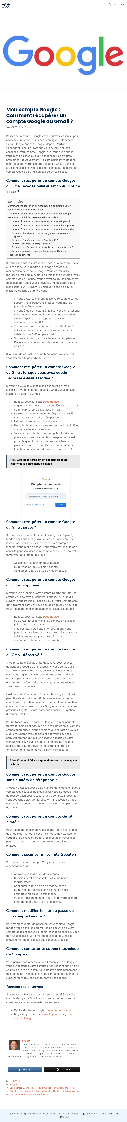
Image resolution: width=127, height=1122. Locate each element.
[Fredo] (14, 1050)
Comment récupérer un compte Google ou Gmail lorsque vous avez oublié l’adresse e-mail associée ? (40, 215)
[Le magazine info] (6, 4)
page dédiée (51, 401)
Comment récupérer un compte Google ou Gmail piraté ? (40, 221)
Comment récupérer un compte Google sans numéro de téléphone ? (40, 235)
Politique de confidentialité (105, 1113)
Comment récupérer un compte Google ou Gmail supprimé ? (42, 225)
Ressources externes (20, 254)
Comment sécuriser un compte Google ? (32, 243)
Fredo (26, 1040)
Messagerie (16, 1084)
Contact (64, 1116)
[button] (109, 4)
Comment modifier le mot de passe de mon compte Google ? (42, 247)
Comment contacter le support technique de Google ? (39, 251)
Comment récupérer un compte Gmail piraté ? (35, 240)
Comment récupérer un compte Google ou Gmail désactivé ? (42, 229)
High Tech (15, 1081)
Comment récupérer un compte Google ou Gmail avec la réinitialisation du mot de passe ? (39, 207)
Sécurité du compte (59, 1010)
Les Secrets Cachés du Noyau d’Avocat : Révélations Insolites (42, 1087)
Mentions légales (79, 1113)
